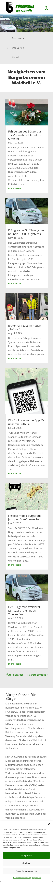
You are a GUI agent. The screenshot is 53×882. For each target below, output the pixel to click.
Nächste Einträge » (37, 674)
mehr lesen (14, 188)
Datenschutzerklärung (22, 878)
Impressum (36, 878)
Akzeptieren (26, 855)
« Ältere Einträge (14, 674)
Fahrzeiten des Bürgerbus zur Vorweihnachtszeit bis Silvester (25, 135)
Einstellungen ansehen (26, 871)
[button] (48, 824)
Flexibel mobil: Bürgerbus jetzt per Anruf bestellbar (24, 517)
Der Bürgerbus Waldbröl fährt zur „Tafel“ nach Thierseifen (24, 610)
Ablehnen (26, 863)
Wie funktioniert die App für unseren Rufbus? (26, 422)
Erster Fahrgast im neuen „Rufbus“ (24, 327)
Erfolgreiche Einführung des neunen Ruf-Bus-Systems (26, 232)
